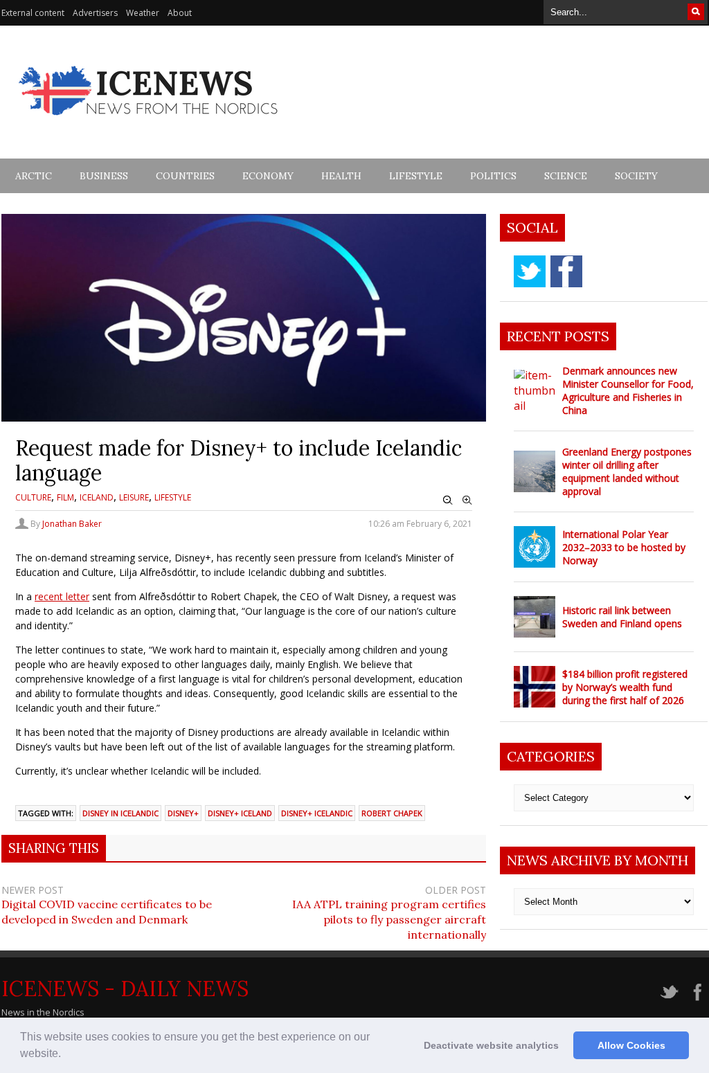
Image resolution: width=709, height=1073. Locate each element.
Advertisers (95, 13)
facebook (566, 271)
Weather (142, 13)
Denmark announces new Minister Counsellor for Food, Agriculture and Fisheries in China (628, 390)
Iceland (97, 497)
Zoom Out (448, 500)
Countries (185, 176)
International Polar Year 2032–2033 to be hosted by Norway (623, 547)
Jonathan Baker (72, 524)
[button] (66, 1055)
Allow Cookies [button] (631, 1045)
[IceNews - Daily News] (149, 123)
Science (565, 176)
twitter (530, 271)
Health (341, 176)
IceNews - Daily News (125, 988)
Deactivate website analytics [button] (491, 1045)
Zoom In (467, 500)
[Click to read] (534, 390)
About (180, 13)
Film (65, 497)
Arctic (33, 176)
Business (104, 176)
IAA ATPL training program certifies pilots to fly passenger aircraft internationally (389, 919)
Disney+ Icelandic (316, 813)
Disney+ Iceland (240, 813)
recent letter (62, 596)
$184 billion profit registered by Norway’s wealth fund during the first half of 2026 (625, 687)
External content (32, 13)
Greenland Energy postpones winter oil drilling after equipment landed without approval (627, 471)
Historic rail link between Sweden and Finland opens (622, 617)
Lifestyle (415, 176)
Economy (268, 176)
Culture (33, 497)
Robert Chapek (391, 813)
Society (636, 176)
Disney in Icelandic (120, 813)
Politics (493, 176)
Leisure (134, 497)
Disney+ (183, 813)
